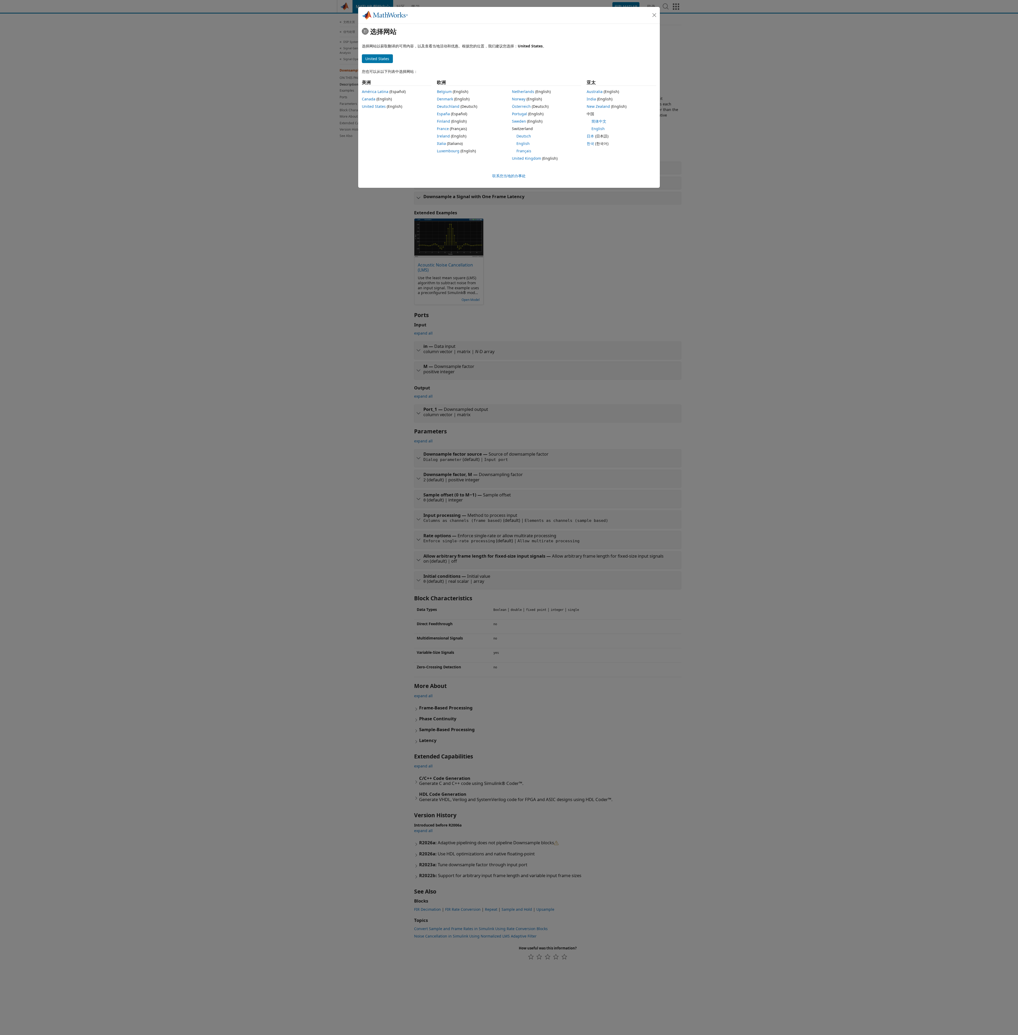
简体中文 (598, 121)
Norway (518, 98)
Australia (595, 91)
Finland (443, 121)
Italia (441, 143)
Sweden (519, 121)
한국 (590, 143)
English (523, 143)
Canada (368, 98)
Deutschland (448, 106)
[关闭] (654, 15)
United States (374, 106)
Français (523, 150)
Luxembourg (448, 150)
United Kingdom (526, 158)
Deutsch (523, 136)
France (443, 128)
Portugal (519, 113)
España (443, 113)
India (591, 98)
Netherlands (523, 91)
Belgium (444, 91)
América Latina (375, 91)
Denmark (445, 98)
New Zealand (598, 106)
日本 (590, 136)
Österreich (521, 106)
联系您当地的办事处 (509, 175)
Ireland (443, 136)
